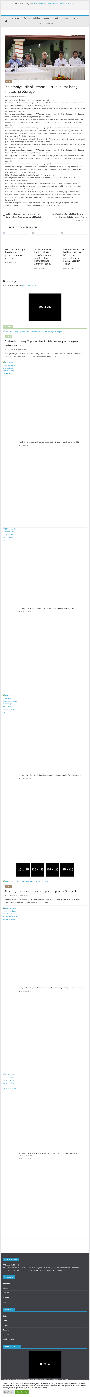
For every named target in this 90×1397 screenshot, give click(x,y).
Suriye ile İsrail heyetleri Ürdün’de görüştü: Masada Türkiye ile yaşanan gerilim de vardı (51, 988)
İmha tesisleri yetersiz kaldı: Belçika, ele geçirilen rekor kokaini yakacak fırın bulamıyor (68, 217)
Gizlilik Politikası (9, 1339)
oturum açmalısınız (30, 285)
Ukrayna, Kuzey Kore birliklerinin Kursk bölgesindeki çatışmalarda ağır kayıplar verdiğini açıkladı (73, 256)
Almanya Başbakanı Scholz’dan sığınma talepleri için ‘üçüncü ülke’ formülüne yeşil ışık (50, 775)
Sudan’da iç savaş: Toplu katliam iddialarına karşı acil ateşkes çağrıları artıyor (41, 343)
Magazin (47, 18)
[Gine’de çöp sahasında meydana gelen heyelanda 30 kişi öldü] (45, 881)
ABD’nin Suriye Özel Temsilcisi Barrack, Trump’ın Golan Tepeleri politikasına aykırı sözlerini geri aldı (54, 5)
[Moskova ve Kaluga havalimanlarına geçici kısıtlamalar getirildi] (16, 234)
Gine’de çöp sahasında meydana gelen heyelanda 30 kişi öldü (42, 891)
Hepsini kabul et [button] (22, 1392)
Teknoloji (49, 24)
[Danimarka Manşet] (5, 21)
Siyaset (75, 18)
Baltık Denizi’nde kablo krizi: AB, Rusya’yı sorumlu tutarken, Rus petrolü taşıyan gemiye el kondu (42, 256)
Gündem (26, 18)
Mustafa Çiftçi (22, 350)
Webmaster (22, 96)
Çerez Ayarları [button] (8, 1392)
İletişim (6, 1334)
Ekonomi (16, 18)
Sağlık (57, 18)
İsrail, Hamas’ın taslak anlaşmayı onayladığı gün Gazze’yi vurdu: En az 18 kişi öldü (49, 442)
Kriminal (37, 18)
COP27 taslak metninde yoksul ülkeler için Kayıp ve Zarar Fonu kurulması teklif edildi (23, 215)
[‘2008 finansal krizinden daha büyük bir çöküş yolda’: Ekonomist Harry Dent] (10, 610)
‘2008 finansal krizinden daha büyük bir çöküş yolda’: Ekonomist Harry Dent (46, 608)
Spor (39, 24)
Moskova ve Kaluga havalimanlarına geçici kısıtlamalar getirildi (15, 253)
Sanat (66, 18)
